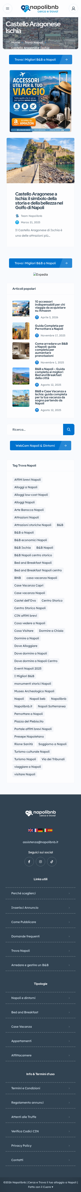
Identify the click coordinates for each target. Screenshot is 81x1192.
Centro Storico (52, 600)
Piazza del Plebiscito (29, 721)
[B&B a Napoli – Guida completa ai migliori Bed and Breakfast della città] (20, 376)
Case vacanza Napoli (29, 593)
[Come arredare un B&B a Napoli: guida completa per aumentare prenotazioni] (20, 350)
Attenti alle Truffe (23, 1117)
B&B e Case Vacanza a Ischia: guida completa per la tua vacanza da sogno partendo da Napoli (51, 397)
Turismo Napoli (25, 759)
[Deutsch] (40, 830)
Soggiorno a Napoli (52, 744)
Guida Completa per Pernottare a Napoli (49, 327)
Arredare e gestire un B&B (30, 965)
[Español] (50, 830)
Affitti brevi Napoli (27, 479)
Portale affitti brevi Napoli (33, 729)
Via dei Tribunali (53, 759)
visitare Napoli (24, 774)
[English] (30, 830)
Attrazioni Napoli (26, 517)
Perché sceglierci (23, 893)
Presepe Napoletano (29, 736)
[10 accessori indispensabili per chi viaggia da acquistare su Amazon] (20, 308)
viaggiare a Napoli (27, 767)
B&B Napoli (44, 547)
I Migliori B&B (24, 676)
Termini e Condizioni (25, 1088)
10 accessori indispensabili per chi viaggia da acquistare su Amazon (50, 306)
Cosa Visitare (23, 631)
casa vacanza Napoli (42, 578)
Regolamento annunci (27, 1102)
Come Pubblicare (23, 922)
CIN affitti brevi (25, 615)
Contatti (17, 1160)
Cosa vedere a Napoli (29, 623)
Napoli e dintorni (23, 998)
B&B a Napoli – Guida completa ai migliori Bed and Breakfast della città (50, 374)
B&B (60, 525)
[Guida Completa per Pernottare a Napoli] (20, 330)
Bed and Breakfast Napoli (33, 563)
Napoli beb (37, 699)
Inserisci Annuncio (24, 907)
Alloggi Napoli (24, 502)
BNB (17, 578)
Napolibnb (58, 699)
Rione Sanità (23, 744)
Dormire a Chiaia (51, 631)
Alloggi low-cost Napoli (31, 495)
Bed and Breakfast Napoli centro (38, 570)
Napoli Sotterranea (52, 706)
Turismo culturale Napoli (32, 751)
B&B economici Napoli (30, 540)
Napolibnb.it (23, 706)
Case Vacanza (21, 1026)
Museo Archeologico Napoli (34, 691)
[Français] (35, 830)
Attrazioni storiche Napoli (32, 525)
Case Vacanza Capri (28, 585)
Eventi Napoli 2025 (27, 668)
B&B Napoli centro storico (33, 555)
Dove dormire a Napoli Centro (35, 661)
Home (15, 42)
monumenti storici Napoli (32, 683)
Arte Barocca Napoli (29, 510)
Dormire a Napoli (26, 638)
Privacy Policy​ (21, 1145)
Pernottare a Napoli (28, 714)
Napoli (19, 699)
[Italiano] (45, 830)
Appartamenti (21, 1041)
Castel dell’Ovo (25, 600)
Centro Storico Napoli (30, 608)
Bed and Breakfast (24, 1012)
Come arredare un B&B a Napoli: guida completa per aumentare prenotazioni (51, 349)
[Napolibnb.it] (40, 8)
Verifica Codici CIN (25, 1131)
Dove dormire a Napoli (30, 653)
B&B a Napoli (24, 532)
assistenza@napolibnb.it (40, 842)
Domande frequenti (25, 936)
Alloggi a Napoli (25, 487)
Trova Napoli (34, 42)
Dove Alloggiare (25, 646)
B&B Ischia (22, 547)
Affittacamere (21, 1055)
